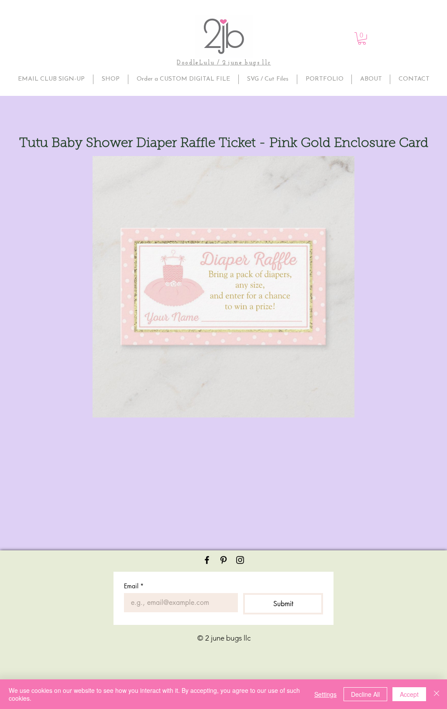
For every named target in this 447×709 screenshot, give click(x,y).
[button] (361, 38)
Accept (409, 694)
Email (134, 586)
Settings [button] (325, 694)
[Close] (436, 694)
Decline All (365, 694)
